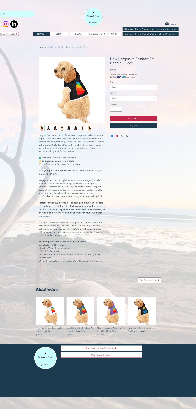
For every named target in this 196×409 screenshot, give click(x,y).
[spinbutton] (116, 109)
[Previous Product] (32, 310)
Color (113, 93)
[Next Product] (159, 310)
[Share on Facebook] (111, 135)
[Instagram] (5, 24)
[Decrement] (112, 109)
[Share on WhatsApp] (121, 135)
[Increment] (120, 109)
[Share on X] (127, 135)
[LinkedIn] (14, 24)
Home (42, 47)
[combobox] (133, 87)
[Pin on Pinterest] (116, 135)
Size (112, 82)
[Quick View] (50, 311)
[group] (95, 318)
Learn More (130, 77)
